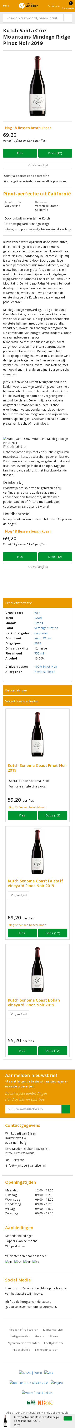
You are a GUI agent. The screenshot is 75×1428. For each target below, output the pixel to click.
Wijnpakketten (15, 1246)
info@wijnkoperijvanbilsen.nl (26, 1165)
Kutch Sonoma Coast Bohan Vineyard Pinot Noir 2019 (34, 1002)
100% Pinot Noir (45, 666)
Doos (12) (55, 153)
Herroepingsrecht (46, 1350)
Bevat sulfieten (44, 672)
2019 (37, 643)
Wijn (37, 613)
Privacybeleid (21, 1350)
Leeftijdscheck (53, 1343)
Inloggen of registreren (23, 1329)
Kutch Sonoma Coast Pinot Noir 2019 (37, 768)
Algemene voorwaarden (23, 1343)
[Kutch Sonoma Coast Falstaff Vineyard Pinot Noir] (37, 852)
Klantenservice (53, 1329)
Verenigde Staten (46, 628)
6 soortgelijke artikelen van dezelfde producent (35, 181)
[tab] (37, 603)
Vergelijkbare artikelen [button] (22, 701)
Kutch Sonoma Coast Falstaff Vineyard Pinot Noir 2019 (35, 883)
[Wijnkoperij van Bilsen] (28, 5)
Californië (41, 633)
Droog (38, 623)
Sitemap (54, 1336)
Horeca (40, 1336)
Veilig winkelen (20, 1336)
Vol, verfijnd (19, 895)
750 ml (39, 653)
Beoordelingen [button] (16, 690)
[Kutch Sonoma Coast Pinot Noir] (37, 734)
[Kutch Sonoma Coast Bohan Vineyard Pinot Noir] (37, 969)
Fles (20, 153)
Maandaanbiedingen (19, 1236)
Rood (38, 618)
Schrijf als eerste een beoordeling (26, 176)
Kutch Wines (43, 638)
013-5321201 (15, 1160)
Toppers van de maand (21, 1241)
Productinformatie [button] (18, 603)
